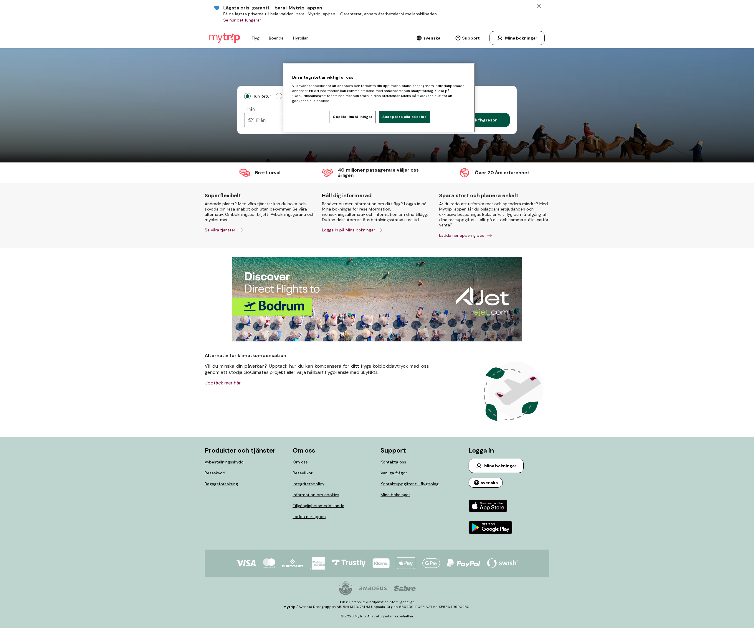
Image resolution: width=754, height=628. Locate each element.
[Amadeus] (373, 588)
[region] (379, 97)
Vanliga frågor (394, 473)
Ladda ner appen (309, 516)
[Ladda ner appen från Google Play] (490, 528)
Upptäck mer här (223, 383)
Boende (276, 38)
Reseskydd (215, 473)
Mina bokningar (395, 494)
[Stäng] (539, 6)
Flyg (255, 38)
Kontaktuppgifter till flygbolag (410, 483)
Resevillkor (302, 473)
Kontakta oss (393, 462)
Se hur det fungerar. (242, 20)
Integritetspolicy (309, 483)
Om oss (300, 462)
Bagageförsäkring (221, 483)
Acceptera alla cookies (404, 117)
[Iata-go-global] (345, 588)
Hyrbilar (300, 38)
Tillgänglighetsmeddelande (318, 505)
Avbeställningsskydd (224, 462)
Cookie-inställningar (352, 117)
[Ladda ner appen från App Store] (490, 506)
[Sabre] (405, 588)
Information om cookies (316, 494)
